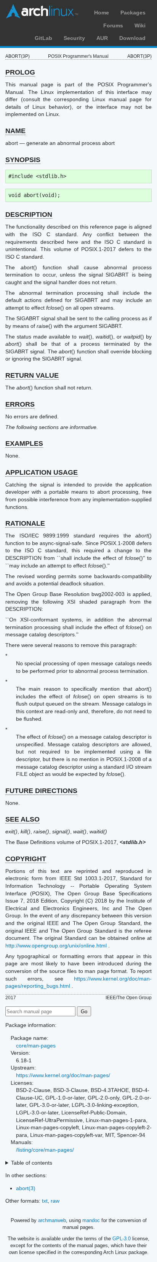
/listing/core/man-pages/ (45, 1150)
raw (55, 1201)
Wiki (140, 25)
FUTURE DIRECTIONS (41, 791)
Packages (133, 13)
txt (45, 1201)
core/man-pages (36, 1046)
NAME (15, 131)
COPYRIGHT (25, 859)
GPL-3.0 (121, 1238)
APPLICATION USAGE (41, 472)
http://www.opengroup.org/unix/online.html (56, 946)
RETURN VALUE (32, 375)
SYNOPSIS (22, 160)
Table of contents (31, 1163)
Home (101, 13)
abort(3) (25, 1188)
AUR (102, 38)
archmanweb (52, 1220)
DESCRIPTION (28, 214)
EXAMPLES (24, 443)
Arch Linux (42, 11)
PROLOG (20, 72)
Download (132, 38)
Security (74, 38)
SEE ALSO (22, 819)
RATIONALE (25, 523)
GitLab (43, 38)
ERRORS (20, 404)
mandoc (91, 1220)
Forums (113, 25)
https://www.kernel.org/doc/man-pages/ (63, 1075)
